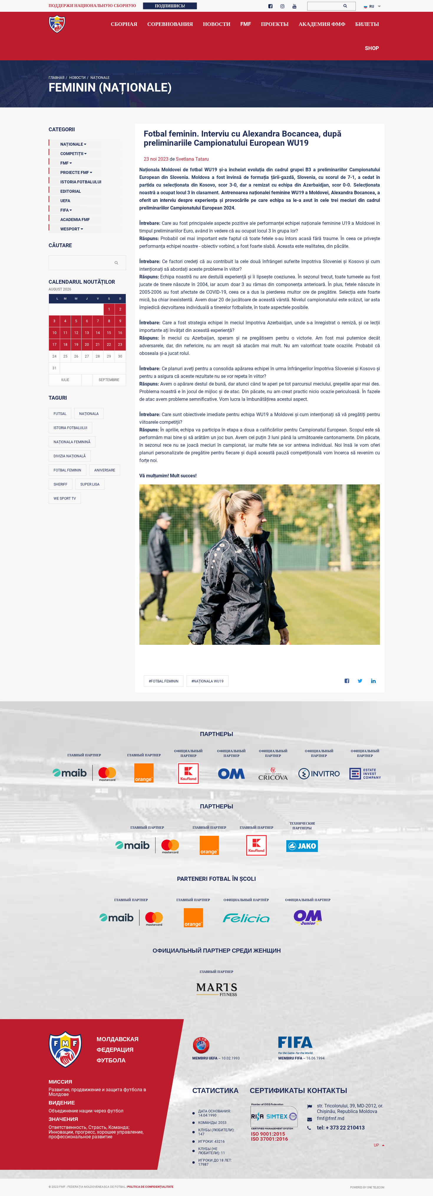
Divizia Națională (70, 456)
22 (109, 345)
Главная (57, 78)
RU (371, 6)
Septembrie (109, 380)
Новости (77, 78)
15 (109, 333)
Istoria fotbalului (70, 428)
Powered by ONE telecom (367, 1187)
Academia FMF (75, 219)
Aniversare (104, 470)
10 (54, 333)
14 (98, 333)
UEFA (65, 200)
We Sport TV (65, 498)
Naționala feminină (72, 442)
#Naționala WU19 (207, 681)
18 (65, 345)
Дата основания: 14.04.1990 (214, 1113)
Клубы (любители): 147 (216, 1132)
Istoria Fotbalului (80, 182)
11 (65, 333)
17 (54, 345)
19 (76, 345)
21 (98, 345)
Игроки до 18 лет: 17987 (215, 1162)
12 (76, 333)
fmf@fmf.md (330, 1118)
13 (87, 333)
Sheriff (60, 484)
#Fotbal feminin (164, 681)
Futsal (60, 414)
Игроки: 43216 (212, 1141)
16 (120, 333)
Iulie (65, 380)
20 (87, 345)
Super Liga (90, 484)
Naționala (89, 414)
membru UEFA (204, 1058)
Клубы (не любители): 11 (212, 1151)
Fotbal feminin (67, 470)
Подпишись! (170, 6)
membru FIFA (290, 1058)
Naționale (100, 78)
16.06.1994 (315, 1058)
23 (120, 345)
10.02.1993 (231, 1058)
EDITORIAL (70, 191)
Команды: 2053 (213, 1123)
